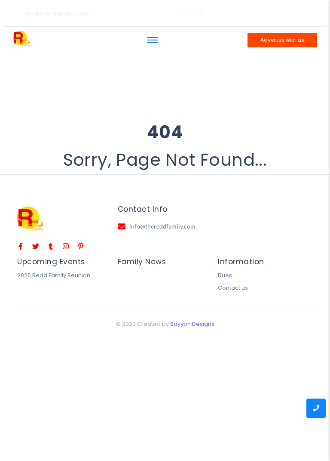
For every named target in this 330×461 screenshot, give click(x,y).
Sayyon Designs (192, 324)
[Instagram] (242, 13)
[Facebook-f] (232, 13)
